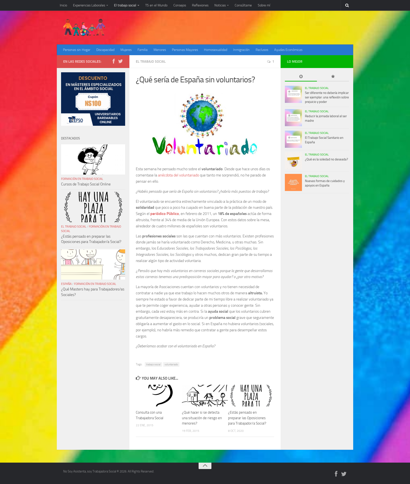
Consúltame (243, 5)
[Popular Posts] (333, 76)
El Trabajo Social (151, 61)
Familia (143, 50)
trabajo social (153, 364)
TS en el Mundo (156, 5)
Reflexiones (200, 5)
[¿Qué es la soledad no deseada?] (293, 160)
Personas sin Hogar (76, 50)
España (66, 284)
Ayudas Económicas (288, 50)
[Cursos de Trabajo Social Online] (93, 159)
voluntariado (171, 364)
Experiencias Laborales (89, 5)
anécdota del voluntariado (178, 175)
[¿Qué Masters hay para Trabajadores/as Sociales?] (93, 264)
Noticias (220, 5)
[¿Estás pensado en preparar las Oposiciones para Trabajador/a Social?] (251, 395)
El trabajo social (125, 5)
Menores (160, 50)
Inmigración (241, 50)
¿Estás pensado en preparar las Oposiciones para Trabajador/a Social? (247, 417)
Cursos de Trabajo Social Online (86, 184)
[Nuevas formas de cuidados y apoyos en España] (293, 182)
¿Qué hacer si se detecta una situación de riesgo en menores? (202, 417)
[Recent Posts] (301, 76)
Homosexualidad (215, 50)
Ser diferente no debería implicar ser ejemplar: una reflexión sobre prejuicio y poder (327, 97)
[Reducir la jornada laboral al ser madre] (293, 117)
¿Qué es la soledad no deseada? (326, 159)
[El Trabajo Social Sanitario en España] (293, 139)
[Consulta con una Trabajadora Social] (159, 395)
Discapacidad (105, 50)
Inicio (63, 5)
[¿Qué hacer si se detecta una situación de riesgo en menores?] (205, 395)
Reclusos (262, 50)
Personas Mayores (185, 50)
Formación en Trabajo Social (82, 179)
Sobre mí (264, 5)
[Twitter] (120, 61)
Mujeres (126, 50)
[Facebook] (113, 61)
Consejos (179, 5)
